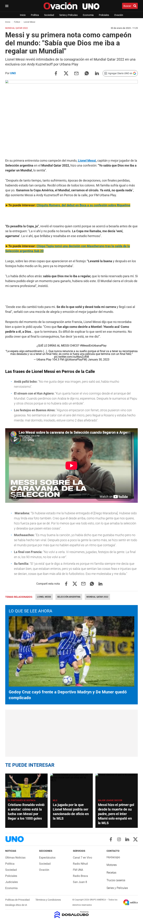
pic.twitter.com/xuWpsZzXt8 (71, 356)
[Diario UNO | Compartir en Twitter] (66, 73)
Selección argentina (68, 597)
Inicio (23, 15)
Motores (112, 865)
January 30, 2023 (98, 359)
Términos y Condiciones (48, 899)
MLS (55, 800)
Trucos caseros (116, 880)
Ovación (118, 15)
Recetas (111, 872)
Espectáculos (47, 857)
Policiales (104, 15)
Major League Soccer (110, 800)
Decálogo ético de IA (16, 905)
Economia (88, 15)
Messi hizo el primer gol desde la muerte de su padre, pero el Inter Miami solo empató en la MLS (116, 814)
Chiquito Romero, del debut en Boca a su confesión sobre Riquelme (83, 205)
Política (35, 15)
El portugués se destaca (21, 800)
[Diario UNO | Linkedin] (127, 839)
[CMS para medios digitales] (71, 915)
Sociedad (49, 15)
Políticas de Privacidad (17, 899)
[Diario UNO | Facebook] (110, 839)
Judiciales (11, 882)
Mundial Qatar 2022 (97, 597)
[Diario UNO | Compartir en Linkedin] (97, 73)
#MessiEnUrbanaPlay (93, 345)
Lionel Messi (87, 160)
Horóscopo (113, 857)
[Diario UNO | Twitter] (135, 839)
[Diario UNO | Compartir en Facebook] (56, 73)
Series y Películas (68, 15)
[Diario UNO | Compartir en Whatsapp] (87, 73)
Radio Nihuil (80, 863)
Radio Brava (80, 876)
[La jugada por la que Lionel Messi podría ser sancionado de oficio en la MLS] (71, 785)
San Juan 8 (80, 882)
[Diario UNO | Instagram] (119, 839)
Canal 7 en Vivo (82, 857)
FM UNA (78, 869)
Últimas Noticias (15, 857)
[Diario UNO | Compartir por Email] (76, 73)
